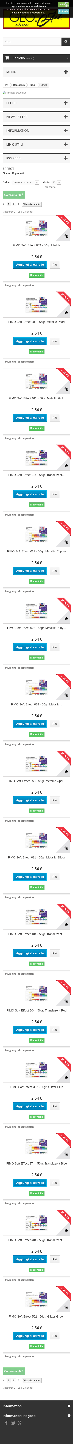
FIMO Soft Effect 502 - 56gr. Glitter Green (36, 1316)
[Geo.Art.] (36, 19)
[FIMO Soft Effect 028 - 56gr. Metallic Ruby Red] (36, 611)
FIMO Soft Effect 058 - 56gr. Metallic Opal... (36, 781)
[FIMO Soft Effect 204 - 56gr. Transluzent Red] (36, 993)
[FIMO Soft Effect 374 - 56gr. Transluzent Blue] (36, 1146)
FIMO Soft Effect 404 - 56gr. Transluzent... (36, 1240)
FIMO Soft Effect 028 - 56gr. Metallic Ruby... (36, 628)
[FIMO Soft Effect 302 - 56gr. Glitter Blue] (36, 1070)
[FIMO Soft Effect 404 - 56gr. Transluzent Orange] (36, 1223)
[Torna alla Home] (6, 85)
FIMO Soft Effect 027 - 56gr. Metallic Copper (36, 551)
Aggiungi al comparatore (20, 285)
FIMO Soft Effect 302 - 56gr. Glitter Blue (36, 1087)
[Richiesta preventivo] (36, 92)
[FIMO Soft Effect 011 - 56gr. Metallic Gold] (36, 381)
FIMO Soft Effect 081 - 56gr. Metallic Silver (36, 857)
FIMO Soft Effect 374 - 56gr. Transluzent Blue (36, 1163)
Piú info (63, 11)
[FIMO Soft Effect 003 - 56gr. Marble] (36, 228)
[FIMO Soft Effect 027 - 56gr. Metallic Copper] (36, 534)
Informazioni (18, 130)
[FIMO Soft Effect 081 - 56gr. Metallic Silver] (36, 840)
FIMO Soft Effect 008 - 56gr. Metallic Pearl (36, 322)
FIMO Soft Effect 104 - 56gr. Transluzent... (36, 934)
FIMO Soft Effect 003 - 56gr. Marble (36, 245)
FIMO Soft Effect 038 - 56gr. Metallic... (36, 704)
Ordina (6, 182)
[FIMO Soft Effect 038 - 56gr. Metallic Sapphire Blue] (36, 687)
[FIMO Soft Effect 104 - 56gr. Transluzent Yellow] (36, 917)
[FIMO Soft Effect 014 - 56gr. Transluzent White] (36, 458)
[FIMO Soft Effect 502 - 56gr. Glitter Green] (36, 1299)
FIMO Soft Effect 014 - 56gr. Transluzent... (36, 475)
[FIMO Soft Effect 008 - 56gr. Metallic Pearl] (36, 305)
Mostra (46, 182)
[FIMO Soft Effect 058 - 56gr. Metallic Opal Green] (36, 764)
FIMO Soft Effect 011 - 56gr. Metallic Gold (36, 398)
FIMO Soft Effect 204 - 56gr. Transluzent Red (36, 1010)
